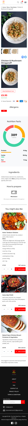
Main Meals (13, 7)
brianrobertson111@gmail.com (14, 410)
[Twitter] (25, 57)
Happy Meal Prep (23, 419)
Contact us (14, 388)
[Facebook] (22, 57)
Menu (8, 7)
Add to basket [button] (21, 269)
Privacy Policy (14, 391)
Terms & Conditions (14, 394)
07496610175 (9, 407)
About (14, 379)
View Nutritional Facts (8, 91)
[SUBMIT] (23, 402)
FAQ (14, 385)
